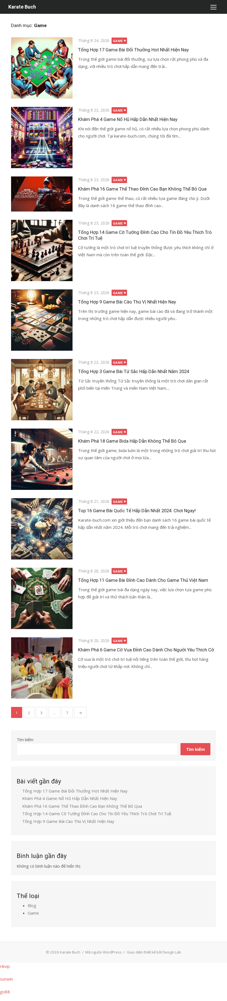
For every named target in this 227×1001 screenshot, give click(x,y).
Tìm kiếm (25, 739)
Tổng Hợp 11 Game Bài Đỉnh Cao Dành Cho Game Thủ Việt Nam (143, 580)
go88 (5, 991)
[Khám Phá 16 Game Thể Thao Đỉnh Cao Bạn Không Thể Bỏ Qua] (42, 194)
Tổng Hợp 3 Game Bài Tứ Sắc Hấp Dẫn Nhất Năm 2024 (133, 371)
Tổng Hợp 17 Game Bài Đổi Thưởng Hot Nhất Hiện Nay (133, 49)
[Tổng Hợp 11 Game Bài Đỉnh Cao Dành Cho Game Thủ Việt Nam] (42, 598)
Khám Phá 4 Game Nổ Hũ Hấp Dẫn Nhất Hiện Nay (127, 119)
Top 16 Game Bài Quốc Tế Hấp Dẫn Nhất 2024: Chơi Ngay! (137, 510)
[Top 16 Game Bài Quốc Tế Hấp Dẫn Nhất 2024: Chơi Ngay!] (42, 528)
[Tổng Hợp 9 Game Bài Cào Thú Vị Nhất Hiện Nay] (42, 320)
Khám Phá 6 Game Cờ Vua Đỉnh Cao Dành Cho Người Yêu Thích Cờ (146, 650)
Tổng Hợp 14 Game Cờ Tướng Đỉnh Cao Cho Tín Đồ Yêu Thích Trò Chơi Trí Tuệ (96, 813)
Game (118, 41)
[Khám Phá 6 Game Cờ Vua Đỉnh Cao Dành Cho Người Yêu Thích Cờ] (42, 668)
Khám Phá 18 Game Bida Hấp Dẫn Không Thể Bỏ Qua (132, 441)
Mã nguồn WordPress (103, 952)
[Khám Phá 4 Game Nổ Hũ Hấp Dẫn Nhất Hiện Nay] (42, 137)
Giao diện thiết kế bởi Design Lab (154, 952)
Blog (32, 905)
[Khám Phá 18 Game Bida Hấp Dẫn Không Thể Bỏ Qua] (42, 459)
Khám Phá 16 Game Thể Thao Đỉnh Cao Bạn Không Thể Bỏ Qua (142, 189)
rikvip (5, 966)
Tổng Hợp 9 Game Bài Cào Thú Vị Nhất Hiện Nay (127, 302)
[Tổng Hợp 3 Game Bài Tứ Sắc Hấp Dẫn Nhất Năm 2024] (42, 389)
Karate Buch (22, 7)
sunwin (6, 979)
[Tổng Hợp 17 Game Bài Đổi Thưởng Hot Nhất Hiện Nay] (42, 68)
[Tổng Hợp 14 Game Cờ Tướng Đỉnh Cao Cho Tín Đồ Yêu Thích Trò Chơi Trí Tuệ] (42, 250)
